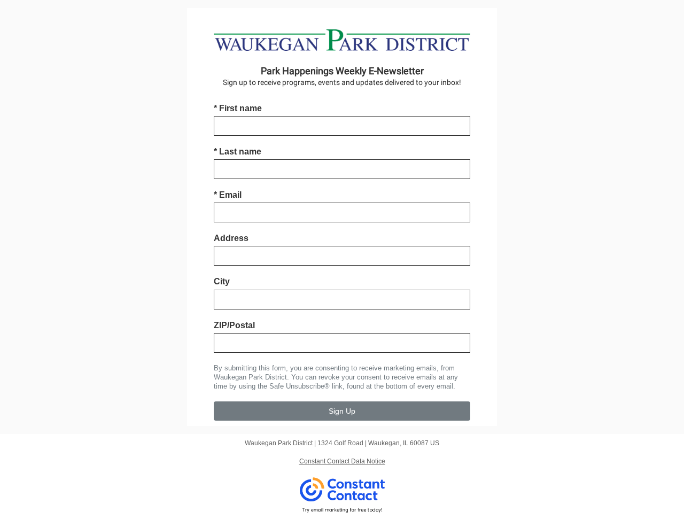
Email (228, 194)
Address (231, 238)
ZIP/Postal (234, 325)
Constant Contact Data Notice (342, 461)
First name (238, 108)
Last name (237, 151)
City (222, 281)
